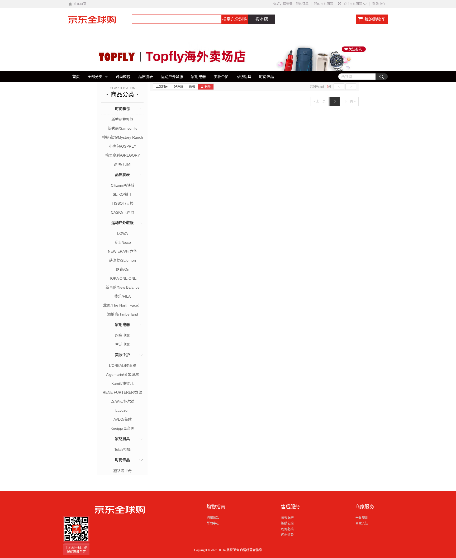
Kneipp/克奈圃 (122, 428)
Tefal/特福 (122, 449)
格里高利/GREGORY (122, 155)
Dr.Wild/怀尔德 (123, 401)
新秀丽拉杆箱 (122, 119)
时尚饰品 (266, 76)
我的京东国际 (323, 4)
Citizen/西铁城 (122, 185)
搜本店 (261, 19)
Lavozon (122, 410)
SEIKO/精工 (122, 194)
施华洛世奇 (122, 470)
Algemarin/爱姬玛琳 (122, 374)
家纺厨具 (243, 76)
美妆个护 (221, 76)
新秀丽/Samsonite (122, 128)
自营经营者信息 (251, 550)
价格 (192, 86)
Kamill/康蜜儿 (122, 383)
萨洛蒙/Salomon (122, 260)
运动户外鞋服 (172, 76)
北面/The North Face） (122, 305)
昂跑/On (122, 269)
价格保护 (287, 517)
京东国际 (100, 22)
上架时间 (162, 86)
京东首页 (80, 4)
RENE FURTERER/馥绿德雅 (122, 393)
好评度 (178, 86)
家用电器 (198, 76)
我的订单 (302, 4)
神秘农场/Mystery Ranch (122, 137)
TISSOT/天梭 (123, 203)
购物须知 (213, 517)
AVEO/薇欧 (122, 419)
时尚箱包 (123, 76)
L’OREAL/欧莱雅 (122, 365)
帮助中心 (378, 4)
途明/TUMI (122, 164)
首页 (76, 76)
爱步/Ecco (122, 242)
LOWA (122, 233)
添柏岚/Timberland (122, 314)
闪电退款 (287, 535)
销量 (208, 86)
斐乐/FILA (122, 296)
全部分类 (95, 76)
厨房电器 (122, 335)
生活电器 (122, 344)
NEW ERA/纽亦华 (122, 251)
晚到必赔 (287, 529)
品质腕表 (145, 76)
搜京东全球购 (235, 19)
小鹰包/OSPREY (122, 146)
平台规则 (361, 517)
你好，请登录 (282, 4)
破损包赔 (287, 523)
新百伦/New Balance (123, 287)
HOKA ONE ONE (122, 278)
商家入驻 (361, 523)
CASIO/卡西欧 (122, 212)
